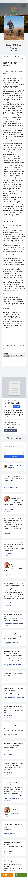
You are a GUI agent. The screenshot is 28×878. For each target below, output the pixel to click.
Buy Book (16, 406)
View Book (7, 406)
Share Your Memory (10, 430)
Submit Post (14, 456)
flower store (6, 349)
